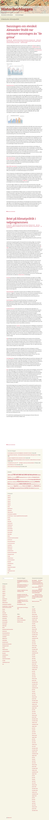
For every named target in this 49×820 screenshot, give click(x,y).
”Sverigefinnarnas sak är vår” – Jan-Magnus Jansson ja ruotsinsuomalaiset (21, 462)
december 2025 (35, 616)
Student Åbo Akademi (11, 567)
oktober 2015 (34, 770)
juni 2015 (33, 777)
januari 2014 (34, 808)
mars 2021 (34, 695)
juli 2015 (33, 775)
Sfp (7, 369)
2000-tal (15, 40)
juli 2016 (33, 757)
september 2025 (35, 621)
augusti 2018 (34, 737)
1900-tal (26, 475)
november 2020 (35, 702)
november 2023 (35, 649)
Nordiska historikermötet (12, 552)
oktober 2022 (34, 669)
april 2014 (33, 803)
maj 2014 (33, 801)
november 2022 (35, 667)
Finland (18, 40)
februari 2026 (34, 614)
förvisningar (30, 479)
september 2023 (35, 652)
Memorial (38, 484)
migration (15, 486)
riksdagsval (22, 41)
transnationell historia (19, 488)
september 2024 (35, 638)
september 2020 (35, 706)
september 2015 (35, 772)
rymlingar (32, 486)
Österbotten (36, 488)
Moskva (24, 486)
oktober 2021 (34, 685)
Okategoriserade (32, 40)
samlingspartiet (18, 226)
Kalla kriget (10, 534)
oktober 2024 (34, 636)
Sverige (12, 488)
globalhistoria (37, 479)
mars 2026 (34, 612)
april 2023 (33, 658)
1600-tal (10, 474)
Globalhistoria (10, 525)
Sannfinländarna (9, 300)
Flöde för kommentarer (21, 620)
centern (38, 225)
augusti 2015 (34, 773)
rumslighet (28, 486)
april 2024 (33, 642)
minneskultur (20, 486)
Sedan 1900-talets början (11, 166)
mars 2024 (34, 643)
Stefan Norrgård (24, 42)
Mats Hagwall (34, 580)
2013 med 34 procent (10, 157)
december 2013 (35, 810)
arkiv (17, 477)
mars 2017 (34, 746)
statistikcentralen (28, 41)
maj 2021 (33, 691)
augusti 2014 (34, 795)
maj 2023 (33, 656)
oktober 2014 (34, 792)
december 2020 (35, 700)
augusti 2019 (34, 726)
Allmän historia (10, 512)
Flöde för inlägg (20, 618)
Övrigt (9, 556)
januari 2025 (34, 631)
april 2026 (33, 610)
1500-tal (9, 495)
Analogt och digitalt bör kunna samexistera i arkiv (16, 457)
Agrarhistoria (10, 508)
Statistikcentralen (10, 85)
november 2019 (35, 720)
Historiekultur (10, 528)
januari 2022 (34, 680)
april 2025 (33, 625)
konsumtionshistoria (11, 541)
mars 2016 (34, 762)
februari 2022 (34, 678)
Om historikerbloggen (19, 14)
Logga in (18, 616)
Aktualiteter (33, 475)
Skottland (9, 565)
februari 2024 (34, 645)
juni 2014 (33, 799)
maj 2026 (33, 609)
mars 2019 (34, 733)
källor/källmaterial (25, 484)
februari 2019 (34, 735)
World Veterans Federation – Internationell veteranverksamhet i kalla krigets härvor (22, 454)
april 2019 (33, 731)
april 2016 (33, 761)
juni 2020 (33, 709)
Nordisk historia (26, 40)
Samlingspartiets (10, 358)
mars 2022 (34, 676)
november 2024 (35, 634)
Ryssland (36, 486)
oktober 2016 (34, 751)
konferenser (10, 539)
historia (19, 481)
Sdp (7, 338)
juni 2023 (33, 654)
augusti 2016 (34, 755)
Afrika (9, 506)
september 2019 (35, 724)
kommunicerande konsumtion (13, 537)
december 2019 (35, 718)
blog (33, 45)
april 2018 (33, 740)
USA (25, 488)
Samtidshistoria (10, 563)
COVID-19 (29, 477)
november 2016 (35, 750)
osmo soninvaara (17, 41)
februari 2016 (34, 764)
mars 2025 (34, 627)
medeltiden (10, 545)
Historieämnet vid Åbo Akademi (7, 14)
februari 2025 (34, 629)
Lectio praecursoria (11, 543)
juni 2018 (33, 739)
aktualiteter (10, 510)
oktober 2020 (34, 704)
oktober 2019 (34, 722)
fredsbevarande (21, 479)
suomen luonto (16, 42)
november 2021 (35, 684)
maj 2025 (33, 623)
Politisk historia (10, 558)
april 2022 (33, 674)
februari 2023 (34, 662)
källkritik (17, 484)
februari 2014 (34, 806)
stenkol (39, 41)
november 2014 (35, 790)
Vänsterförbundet (10, 291)
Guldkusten (15, 481)
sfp (24, 226)
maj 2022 (33, 673)
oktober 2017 (34, 744)
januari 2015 (34, 786)
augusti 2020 (34, 707)
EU (31, 477)
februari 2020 (34, 715)
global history (10, 481)
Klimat (21, 40)
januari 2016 (34, 766)
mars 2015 (34, 783)
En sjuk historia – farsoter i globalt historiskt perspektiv (17, 515)
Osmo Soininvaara (38, 50)
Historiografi (10, 532)
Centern (18, 325)
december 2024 (35, 632)
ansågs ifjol (25, 180)
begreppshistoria (23, 477)
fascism (37, 477)
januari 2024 (34, 647)
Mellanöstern (10, 547)
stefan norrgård (34, 41)
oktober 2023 (34, 651)
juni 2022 (33, 671)
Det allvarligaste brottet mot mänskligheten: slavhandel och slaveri (20, 453)
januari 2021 (34, 698)
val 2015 (26, 226)
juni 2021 (33, 689)
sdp (22, 226)
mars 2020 (34, 713)
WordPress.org (20, 621)
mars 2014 (34, 805)
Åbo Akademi (31, 488)
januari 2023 (34, 663)
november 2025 (35, 618)
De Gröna (8, 277)
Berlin (27, 477)
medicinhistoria (33, 484)
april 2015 (33, 781)
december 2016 (35, 748)
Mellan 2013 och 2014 (10, 159)
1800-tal (21, 475)
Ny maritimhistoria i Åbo (12, 464)
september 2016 (35, 753)
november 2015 (35, 768)
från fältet (9, 521)
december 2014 (35, 788)
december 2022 (35, 665)
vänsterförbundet (36, 226)
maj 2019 (33, 729)
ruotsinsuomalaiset (11, 559)
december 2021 (35, 682)
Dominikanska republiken (12, 514)
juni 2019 (33, 728)
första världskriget (25, 479)
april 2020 (33, 711)
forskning (16, 479)
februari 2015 (34, 784)
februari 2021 (34, 696)
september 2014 (35, 794)
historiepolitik (10, 530)
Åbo (28, 488)
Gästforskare (10, 523)
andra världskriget (13, 477)
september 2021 (35, 687)
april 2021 (33, 693)
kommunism (13, 484)
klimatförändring (32, 481)
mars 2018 (34, 742)
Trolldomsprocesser (11, 570)
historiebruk (25, 481)
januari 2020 (34, 717)
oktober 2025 (34, 620)
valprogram (31, 226)
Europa (34, 477)
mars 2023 (34, 660)
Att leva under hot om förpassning (14, 466)
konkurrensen (21, 274)
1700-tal (15, 474)
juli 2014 (33, 797)
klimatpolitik (11, 41)
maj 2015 (33, 779)
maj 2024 (33, 640)
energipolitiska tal (35, 47)
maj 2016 (33, 759)
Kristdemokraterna (10, 308)
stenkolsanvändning (10, 42)
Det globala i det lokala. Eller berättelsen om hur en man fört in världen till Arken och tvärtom (24, 459)
